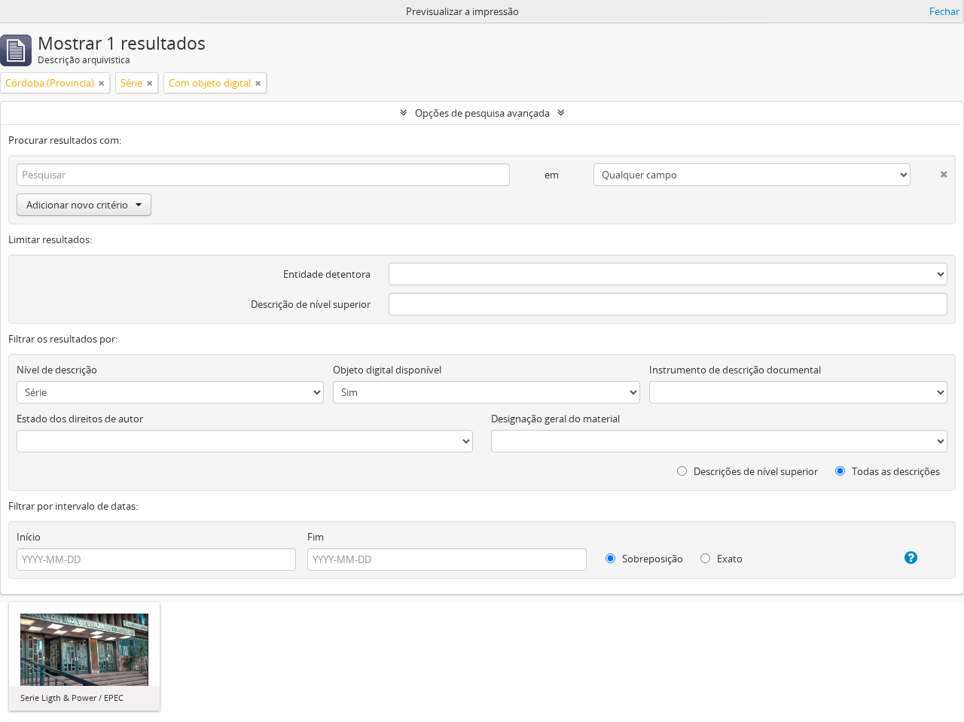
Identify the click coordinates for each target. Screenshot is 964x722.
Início (29, 537)
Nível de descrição (57, 369)
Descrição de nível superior (311, 304)
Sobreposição (651, 558)
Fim (315, 537)
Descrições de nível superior (754, 471)
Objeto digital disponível (387, 369)
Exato (729, 558)
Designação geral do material (555, 418)
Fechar (944, 11)
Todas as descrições (895, 471)
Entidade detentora (327, 274)
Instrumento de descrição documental (735, 369)
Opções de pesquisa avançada (482, 113)
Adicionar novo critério (77, 205)
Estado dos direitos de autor (80, 418)
